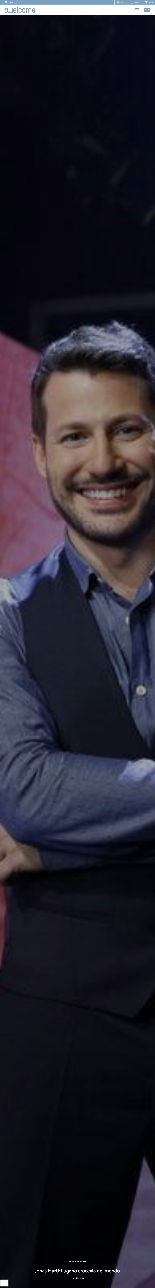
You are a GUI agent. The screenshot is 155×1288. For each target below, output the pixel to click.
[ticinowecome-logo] (20, 10)
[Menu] (137, 10)
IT (145, 10)
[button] (7, 2)
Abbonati (137, 2)
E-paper (122, 3)
